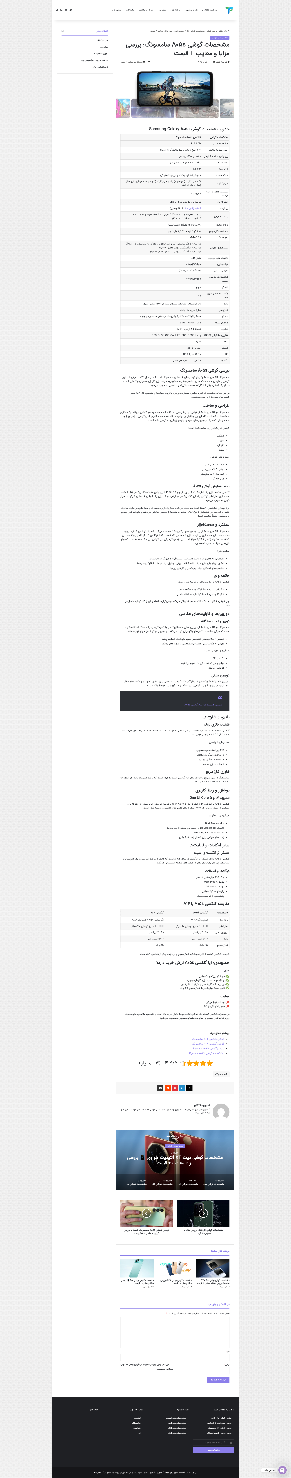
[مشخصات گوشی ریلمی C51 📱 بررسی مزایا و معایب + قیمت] (137, 1268)
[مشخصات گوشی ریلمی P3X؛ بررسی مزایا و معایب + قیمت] (175, 1268)
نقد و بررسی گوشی (214, 31)
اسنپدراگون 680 (192, 208)
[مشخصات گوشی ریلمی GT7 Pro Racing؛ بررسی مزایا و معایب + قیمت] (212, 1268)
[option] (175, 1160)
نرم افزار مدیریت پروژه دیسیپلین (94, 60)
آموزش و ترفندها (146, 9)
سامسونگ (220, 1074)
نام (227, 1351)
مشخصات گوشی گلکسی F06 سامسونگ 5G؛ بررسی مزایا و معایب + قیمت (175, 1160)
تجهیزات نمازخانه (101, 53)
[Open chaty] (282, 1470)
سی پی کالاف (102, 40)
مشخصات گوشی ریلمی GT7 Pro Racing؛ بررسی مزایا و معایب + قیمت (213, 1282)
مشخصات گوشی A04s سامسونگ (206, 1053)
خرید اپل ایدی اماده (100, 67)
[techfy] (229, 10)
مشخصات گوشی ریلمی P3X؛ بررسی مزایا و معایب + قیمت (176, 1282)
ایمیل (226, 1364)
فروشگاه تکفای (210, 9)
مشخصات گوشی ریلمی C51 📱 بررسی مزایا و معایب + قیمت (137, 1282)
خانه (226, 31)
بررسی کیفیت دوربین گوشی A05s (203, 705)
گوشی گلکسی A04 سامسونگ (208, 1044)
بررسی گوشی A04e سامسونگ (208, 1048)
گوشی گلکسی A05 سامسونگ (208, 1039)
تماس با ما (116, 9)
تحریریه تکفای (221, 62)
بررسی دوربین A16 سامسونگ (219, 1433)
